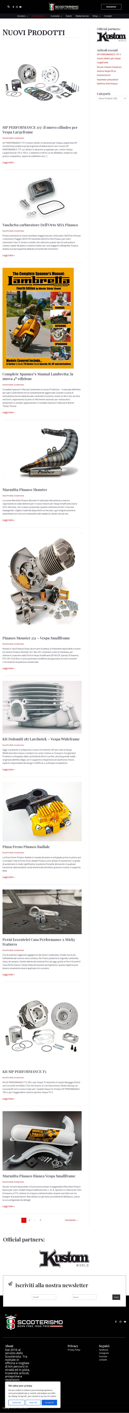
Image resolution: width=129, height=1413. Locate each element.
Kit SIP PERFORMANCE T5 (24, 1071)
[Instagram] (17, 7)
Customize (16, 1402)
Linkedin (103, 1359)
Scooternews (38, 16)
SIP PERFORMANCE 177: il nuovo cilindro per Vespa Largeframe (40, 129)
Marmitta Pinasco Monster (25, 489)
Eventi (69, 16)
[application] (27, 16)
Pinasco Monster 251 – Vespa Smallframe (36, 637)
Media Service (82, 16)
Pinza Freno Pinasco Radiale (26, 846)
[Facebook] (13, 7)
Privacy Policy (74, 1349)
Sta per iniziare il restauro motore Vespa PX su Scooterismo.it (109, 71)
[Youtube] (20, 7)
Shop (95, 16)
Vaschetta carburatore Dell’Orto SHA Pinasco (40, 224)
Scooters (21, 16)
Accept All (49, 1402)
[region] (32, 1395)
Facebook (103, 1349)
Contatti (108, 16)
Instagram (104, 1353)
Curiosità (55, 16)
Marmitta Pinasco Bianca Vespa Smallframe (39, 1175)
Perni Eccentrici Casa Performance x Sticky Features (39, 941)
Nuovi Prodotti (8, 138)
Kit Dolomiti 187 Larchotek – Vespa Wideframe (41, 738)
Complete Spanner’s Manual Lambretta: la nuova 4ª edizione (38, 376)
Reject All (33, 1402)
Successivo (71, 1220)
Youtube (103, 1356)
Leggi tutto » (9, 162)
